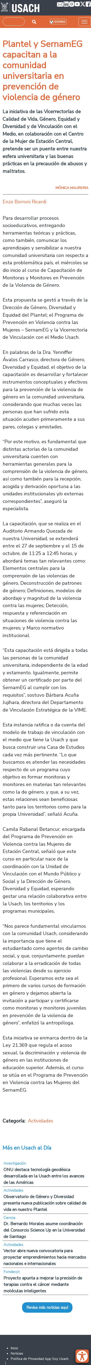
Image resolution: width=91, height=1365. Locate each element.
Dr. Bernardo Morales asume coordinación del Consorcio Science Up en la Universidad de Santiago (44, 1230)
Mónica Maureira (71, 187)
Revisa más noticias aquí (47, 1307)
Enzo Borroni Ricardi (24, 201)
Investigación (15, 1163)
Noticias (17, 1353)
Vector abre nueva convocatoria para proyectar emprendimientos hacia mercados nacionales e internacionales (45, 1257)
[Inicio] (20, 7)
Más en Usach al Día (27, 1147)
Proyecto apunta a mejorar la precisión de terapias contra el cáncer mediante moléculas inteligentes (43, 1284)
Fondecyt (12, 1271)
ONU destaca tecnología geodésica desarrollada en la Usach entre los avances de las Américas (44, 1176)
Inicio (14, 1348)
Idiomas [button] (59, 22)
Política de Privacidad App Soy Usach (39, 1358)
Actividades (40, 1120)
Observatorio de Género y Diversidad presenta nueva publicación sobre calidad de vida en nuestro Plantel (45, 1203)
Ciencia (9, 1217)
